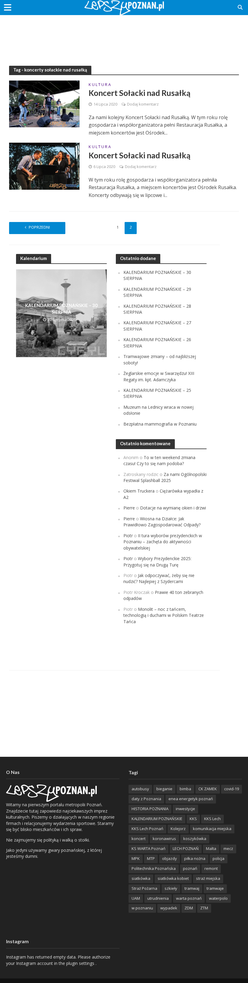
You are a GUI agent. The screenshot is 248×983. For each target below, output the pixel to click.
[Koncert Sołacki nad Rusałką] (44, 103)
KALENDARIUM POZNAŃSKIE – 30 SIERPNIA (61, 308)
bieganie (164, 788)
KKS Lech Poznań (147, 828)
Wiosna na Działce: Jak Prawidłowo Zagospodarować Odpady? (162, 522)
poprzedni (39, 227)
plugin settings (81, 963)
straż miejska (208, 878)
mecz (228, 848)
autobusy (140, 788)
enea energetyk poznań (190, 798)
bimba (185, 788)
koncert (138, 838)
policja (218, 858)
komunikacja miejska (212, 828)
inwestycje (185, 808)
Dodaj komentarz (143, 104)
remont (211, 868)
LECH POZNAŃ (186, 848)
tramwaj (191, 888)
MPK (136, 858)
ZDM (188, 908)
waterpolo (218, 898)
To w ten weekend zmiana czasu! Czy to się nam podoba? (159, 460)
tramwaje (215, 888)
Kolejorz (178, 828)
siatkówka (141, 878)
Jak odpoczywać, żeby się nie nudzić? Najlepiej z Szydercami (158, 578)
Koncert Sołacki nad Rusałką (140, 93)
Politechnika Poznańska (154, 868)
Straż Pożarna (144, 888)
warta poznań (189, 898)
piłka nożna (194, 858)
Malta (211, 848)
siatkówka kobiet (173, 878)
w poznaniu (142, 908)
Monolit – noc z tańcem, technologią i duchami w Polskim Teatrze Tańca (163, 615)
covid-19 (231, 788)
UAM (136, 898)
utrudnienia (158, 898)
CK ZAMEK (207, 788)
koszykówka (194, 838)
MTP (151, 858)
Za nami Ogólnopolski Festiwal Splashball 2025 (165, 477)
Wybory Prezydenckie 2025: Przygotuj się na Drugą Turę (157, 561)
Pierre (129, 508)
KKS (193, 818)
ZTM (204, 908)
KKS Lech (212, 818)
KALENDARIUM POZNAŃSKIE (157, 818)
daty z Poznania (146, 798)
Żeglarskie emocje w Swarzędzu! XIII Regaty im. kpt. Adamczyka (158, 376)
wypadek (168, 908)
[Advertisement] (124, 34)
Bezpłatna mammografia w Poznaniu (160, 424)
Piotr (128, 535)
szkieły (171, 888)
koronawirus (164, 838)
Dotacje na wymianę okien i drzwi (173, 508)
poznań (190, 868)
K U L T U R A (100, 85)
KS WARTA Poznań (148, 848)
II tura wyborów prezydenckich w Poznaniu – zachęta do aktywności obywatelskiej (162, 542)
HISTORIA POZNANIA (150, 808)
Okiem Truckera (139, 491)
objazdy (169, 858)
